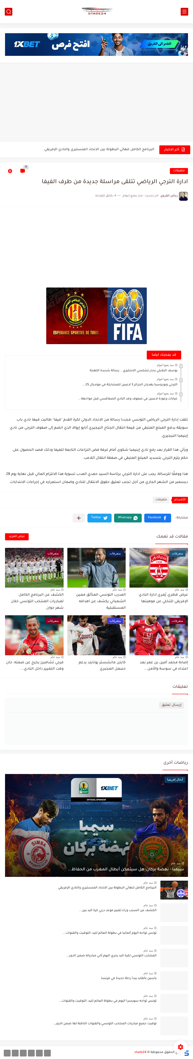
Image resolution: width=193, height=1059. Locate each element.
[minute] (23, 1053)
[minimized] (15, 1053)
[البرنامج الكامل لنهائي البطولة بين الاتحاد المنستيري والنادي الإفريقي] (174, 890)
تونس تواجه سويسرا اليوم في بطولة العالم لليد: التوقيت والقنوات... (108, 1001)
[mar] (47, 1053)
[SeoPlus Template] (186, 1052)
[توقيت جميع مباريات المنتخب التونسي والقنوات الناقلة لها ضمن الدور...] (174, 1025)
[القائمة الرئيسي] (184, 12)
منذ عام (179, 589)
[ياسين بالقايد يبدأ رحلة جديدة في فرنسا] (174, 980)
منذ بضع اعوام (165, 365)
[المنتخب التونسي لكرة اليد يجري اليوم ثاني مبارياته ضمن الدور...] (174, 958)
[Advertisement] (96, 103)
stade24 (140, 1052)
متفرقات (179, 171)
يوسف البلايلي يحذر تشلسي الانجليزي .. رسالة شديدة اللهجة (133, 371)
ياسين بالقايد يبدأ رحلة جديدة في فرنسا (129, 978)
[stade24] (96, 11)
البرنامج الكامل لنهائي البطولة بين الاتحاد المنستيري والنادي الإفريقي (99, 149)
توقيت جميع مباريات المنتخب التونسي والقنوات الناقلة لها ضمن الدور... (105, 1024)
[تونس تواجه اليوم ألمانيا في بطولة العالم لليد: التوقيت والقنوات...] (174, 935)
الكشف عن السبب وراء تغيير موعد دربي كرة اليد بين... (118, 910)
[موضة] (31, 1053)
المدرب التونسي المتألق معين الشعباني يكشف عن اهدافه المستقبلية (101, 601)
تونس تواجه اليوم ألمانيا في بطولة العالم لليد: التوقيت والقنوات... (110, 933)
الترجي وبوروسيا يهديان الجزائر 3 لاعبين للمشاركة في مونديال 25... (129, 385)
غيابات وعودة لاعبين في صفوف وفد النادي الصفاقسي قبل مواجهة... (127, 399)
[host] (7, 1053)
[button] (157, 518)
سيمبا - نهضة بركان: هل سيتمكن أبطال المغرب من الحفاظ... (126, 869)
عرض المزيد (17, 536)
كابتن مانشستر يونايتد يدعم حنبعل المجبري (102, 666)
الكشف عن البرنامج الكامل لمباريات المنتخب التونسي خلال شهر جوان (37, 601)
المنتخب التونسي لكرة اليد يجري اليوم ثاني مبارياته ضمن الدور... (111, 956)
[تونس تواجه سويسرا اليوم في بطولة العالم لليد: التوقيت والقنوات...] (174, 1003)
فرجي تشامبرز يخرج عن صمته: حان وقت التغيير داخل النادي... (35, 666)
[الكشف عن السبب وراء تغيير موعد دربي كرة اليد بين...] (174, 912)
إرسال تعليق (171, 705)
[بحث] (8, 12)
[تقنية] (39, 1053)
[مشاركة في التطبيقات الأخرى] (79, 518)
